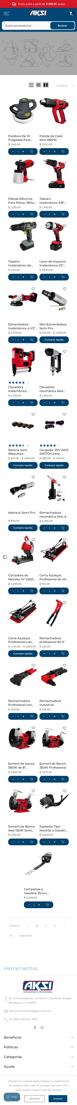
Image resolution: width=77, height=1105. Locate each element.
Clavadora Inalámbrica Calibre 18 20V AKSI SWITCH (22, 389)
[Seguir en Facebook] (35, 1027)
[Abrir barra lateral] (4, 557)
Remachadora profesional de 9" (52, 640)
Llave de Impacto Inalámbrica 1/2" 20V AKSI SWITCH (52, 264)
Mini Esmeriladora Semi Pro (53, 326)
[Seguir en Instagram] (42, 1027)
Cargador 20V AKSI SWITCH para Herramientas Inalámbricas (53, 452)
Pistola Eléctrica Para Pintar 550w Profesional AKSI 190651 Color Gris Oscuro (21, 201)
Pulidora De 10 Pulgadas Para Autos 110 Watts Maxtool (20, 138)
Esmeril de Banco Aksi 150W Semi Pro (21, 829)
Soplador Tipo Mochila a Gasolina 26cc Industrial (53, 829)
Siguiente (25, 935)
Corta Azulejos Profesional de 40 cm (52, 577)
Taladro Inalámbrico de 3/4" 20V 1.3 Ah (19, 264)
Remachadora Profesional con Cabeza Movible (20, 703)
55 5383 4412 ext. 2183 (23, 1019)
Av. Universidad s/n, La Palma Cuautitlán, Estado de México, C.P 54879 (40, 1000)
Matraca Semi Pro (21, 512)
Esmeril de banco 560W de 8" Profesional (21, 766)
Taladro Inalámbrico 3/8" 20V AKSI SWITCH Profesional (52, 201)
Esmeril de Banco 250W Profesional (52, 765)
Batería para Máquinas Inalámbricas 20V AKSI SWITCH (21, 452)
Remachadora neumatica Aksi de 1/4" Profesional (53, 515)
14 (10, 935)
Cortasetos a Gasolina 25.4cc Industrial (35, 891)
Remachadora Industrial (50, 703)
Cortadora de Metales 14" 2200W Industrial (22, 577)
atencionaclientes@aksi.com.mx (30, 1011)
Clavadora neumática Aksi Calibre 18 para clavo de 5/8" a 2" (52, 389)
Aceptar (57, 1098)
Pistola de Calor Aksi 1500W (51, 138)
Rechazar (34, 1098)
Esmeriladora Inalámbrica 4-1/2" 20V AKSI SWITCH (22, 326)
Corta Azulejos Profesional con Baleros (20, 640)
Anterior (14, 925)
